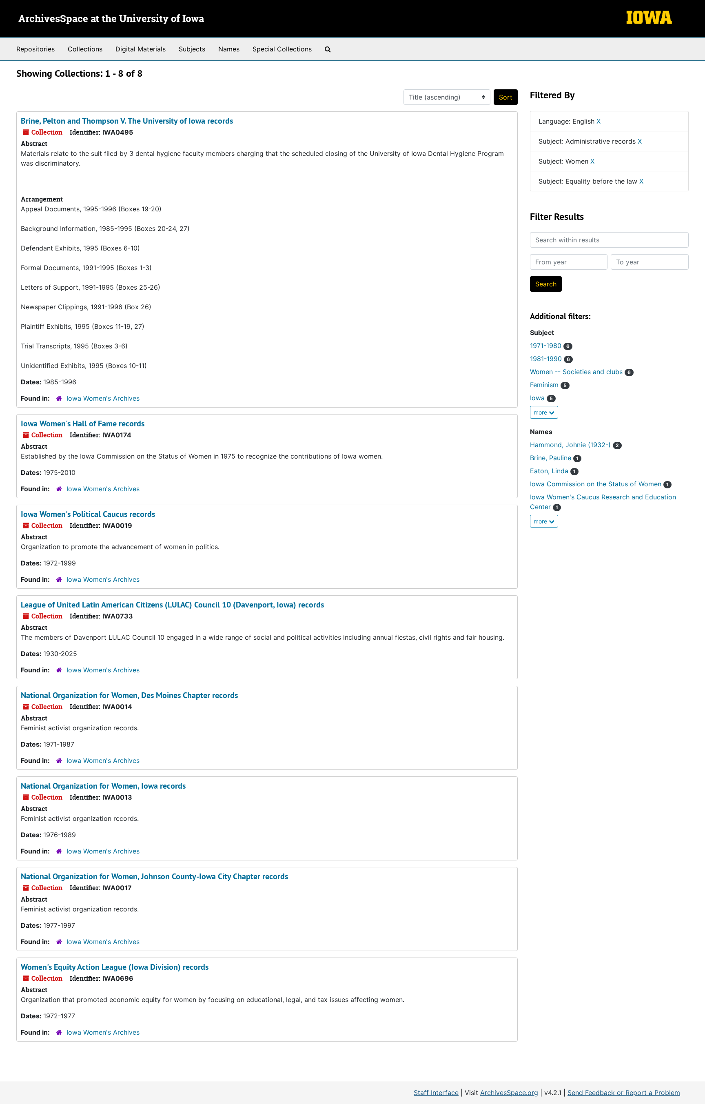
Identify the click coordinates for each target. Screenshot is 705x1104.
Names (228, 49)
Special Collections (282, 49)
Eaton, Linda (553, 471)
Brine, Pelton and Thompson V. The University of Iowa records (127, 120)
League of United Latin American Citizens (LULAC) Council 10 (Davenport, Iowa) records (172, 604)
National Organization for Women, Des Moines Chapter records (129, 695)
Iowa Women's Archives (103, 398)
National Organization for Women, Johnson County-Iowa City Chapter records (154, 876)
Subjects (192, 49)
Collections (85, 49)
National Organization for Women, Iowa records (103, 785)
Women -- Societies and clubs (580, 372)
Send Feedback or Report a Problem (624, 1092)
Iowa (541, 398)
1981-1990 (550, 359)
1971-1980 (550, 345)
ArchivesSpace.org (509, 1092)
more (541, 412)
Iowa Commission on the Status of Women (599, 484)
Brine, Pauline (554, 458)
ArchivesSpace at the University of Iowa (111, 19)
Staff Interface (436, 1092)
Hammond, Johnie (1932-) (574, 445)
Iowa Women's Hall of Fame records (82, 423)
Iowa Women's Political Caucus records (88, 514)
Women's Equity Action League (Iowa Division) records (114, 967)
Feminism (548, 385)
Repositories (35, 49)
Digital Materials (140, 49)
